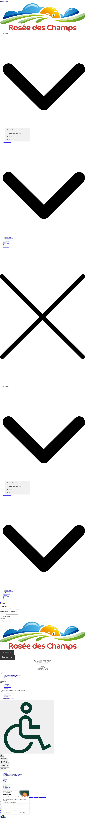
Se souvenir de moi (5, 616)
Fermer (2, 754)
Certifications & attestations (8, 778)
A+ (3, 757)
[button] (42, 673)
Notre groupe (5, 786)
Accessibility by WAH (4, 770)
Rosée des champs (4, 1)
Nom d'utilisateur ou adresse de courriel (8, 611)
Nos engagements (6, 783)
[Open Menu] (0, 602)
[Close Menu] (42, 384)
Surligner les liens (4, 761)
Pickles (5, 679)
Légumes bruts (6, 782)
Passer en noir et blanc (5, 764)
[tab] (17, 130)
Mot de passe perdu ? (4, 621)
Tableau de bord (6, 789)
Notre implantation (6, 787)
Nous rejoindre (6, 788)
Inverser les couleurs (5, 765)
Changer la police (4, 758)
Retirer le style (3, 768)
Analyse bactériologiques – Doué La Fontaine (12, 774)
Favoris (4, 781)
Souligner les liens (4, 759)
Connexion (5, 779)
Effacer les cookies (4, 762)
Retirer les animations (5, 766)
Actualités (6, 688)
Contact (4, 780)
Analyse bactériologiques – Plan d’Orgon (11, 775)
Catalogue (5, 776)
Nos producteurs (6, 785)
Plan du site (6, 696)
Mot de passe (3, 613)
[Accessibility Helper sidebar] (27, 727)
